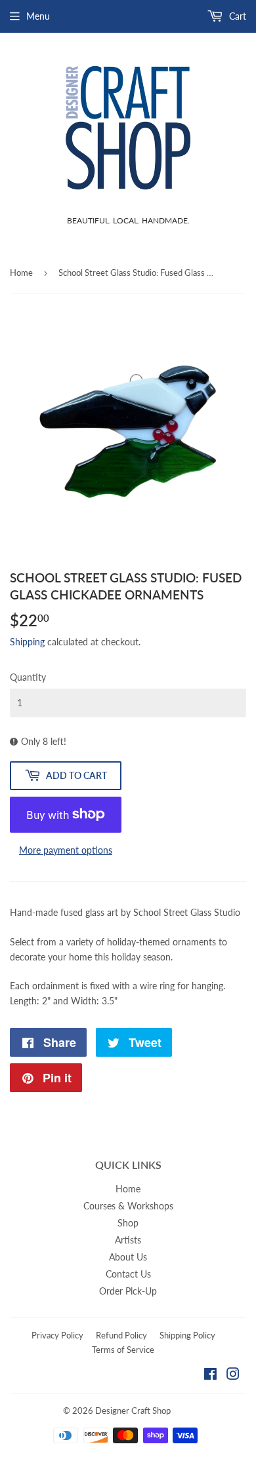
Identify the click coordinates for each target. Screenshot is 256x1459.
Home (21, 272)
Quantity (28, 677)
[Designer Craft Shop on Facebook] (210, 1375)
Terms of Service (123, 1349)
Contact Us (128, 1273)
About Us (128, 1256)
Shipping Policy (187, 1335)
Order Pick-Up (128, 1291)
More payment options (65, 850)
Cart (236, 16)
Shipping (27, 641)
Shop (128, 1222)
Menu (38, 16)
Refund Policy (121, 1335)
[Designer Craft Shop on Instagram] (233, 1375)
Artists (128, 1239)
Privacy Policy (57, 1335)
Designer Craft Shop (133, 1410)
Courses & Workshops (128, 1205)
